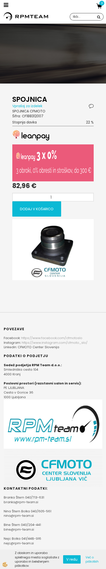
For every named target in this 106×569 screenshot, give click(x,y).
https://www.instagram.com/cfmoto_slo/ (55, 342)
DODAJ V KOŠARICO (36, 209)
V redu (71, 559)
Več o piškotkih (92, 559)
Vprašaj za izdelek (27, 105)
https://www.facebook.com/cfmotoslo (51, 338)
